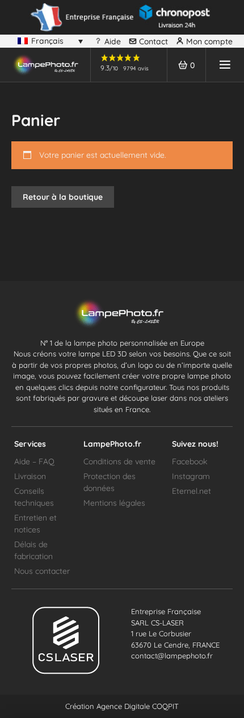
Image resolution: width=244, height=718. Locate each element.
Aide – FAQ (34, 461)
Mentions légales (114, 503)
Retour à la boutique (63, 197)
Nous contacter (42, 571)
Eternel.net (191, 491)
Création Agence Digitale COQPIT (122, 706)
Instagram (191, 476)
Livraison (30, 476)
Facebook (189, 461)
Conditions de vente (119, 461)
